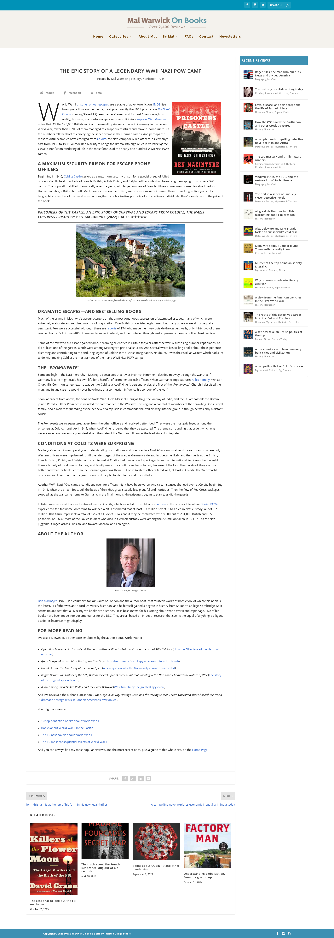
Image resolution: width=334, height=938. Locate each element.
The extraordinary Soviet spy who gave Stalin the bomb (142, 661)
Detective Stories (264, 146)
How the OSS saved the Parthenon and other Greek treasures (278, 123)
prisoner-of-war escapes (93, 104)
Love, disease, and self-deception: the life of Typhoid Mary (277, 106)
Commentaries (263, 163)
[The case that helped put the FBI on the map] (54, 859)
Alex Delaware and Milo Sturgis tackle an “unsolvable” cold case (276, 230)
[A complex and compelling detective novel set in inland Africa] (248, 142)
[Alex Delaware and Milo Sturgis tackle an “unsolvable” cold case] (248, 231)
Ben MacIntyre (47, 601)
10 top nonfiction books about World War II (70, 721)
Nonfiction (149, 79)
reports (111, 328)
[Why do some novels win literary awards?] (248, 283)
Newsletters (230, 36)
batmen (160, 504)
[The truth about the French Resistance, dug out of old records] (105, 841)
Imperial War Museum (151, 119)
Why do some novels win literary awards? (276, 282)
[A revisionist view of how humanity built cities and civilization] (248, 352)
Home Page (199, 750)
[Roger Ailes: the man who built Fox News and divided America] (248, 74)
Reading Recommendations (270, 93)
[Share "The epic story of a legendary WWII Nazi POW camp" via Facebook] (125, 778)
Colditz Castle (73, 176)
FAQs (189, 36)
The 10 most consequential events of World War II (74, 742)
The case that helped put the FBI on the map (53, 902)
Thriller (282, 270)
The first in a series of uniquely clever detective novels (275, 195)
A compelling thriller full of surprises (279, 366)
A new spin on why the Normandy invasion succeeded (139, 668)
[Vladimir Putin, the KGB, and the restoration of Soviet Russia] (248, 179)
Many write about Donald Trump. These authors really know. (277, 247)
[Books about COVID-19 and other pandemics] (156, 841)
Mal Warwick (119, 79)
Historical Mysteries (266, 322)
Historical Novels (264, 112)
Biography (260, 79)
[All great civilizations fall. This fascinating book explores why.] (248, 214)
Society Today (279, 339)
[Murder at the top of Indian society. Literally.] (248, 265)
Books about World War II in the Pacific (67, 728)
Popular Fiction (282, 112)
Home (98, 36)
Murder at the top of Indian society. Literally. (279, 264)
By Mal (168, 36)
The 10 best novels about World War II (66, 735)
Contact (206, 36)
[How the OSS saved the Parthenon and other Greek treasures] (248, 124)
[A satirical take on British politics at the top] (248, 334)
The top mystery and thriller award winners (278, 158)
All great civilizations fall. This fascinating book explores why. (275, 213)
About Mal (148, 36)
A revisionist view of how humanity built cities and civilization (278, 350)
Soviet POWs (209, 504)
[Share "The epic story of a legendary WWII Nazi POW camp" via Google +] (133, 778)
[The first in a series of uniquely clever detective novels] (248, 196)
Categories (118, 36)
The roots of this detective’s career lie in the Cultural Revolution (278, 316)
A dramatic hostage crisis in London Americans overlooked (78, 700)
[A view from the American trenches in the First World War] (248, 300)
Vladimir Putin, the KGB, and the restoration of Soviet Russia (276, 178)
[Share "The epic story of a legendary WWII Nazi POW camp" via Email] (148, 778)
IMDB (157, 104)
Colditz (101, 139)
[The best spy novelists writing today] (248, 92)
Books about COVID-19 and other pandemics (156, 867)
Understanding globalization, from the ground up (204, 875)
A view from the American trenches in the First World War (278, 299)
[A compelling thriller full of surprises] (248, 369)
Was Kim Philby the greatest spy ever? (139, 687)
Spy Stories (292, 93)
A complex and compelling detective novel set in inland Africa (279, 141)
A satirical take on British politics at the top (278, 333)
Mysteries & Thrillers (286, 146)
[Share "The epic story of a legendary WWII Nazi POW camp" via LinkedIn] (141, 778)
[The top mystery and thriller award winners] (248, 159)
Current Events (263, 253)
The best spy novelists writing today (279, 89)
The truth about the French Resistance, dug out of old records (100, 868)
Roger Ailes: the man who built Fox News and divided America (278, 73)
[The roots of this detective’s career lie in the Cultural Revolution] (248, 317)
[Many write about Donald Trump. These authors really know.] (248, 248)
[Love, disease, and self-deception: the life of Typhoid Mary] (248, 107)
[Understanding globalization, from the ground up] (207, 845)
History (136, 79)
